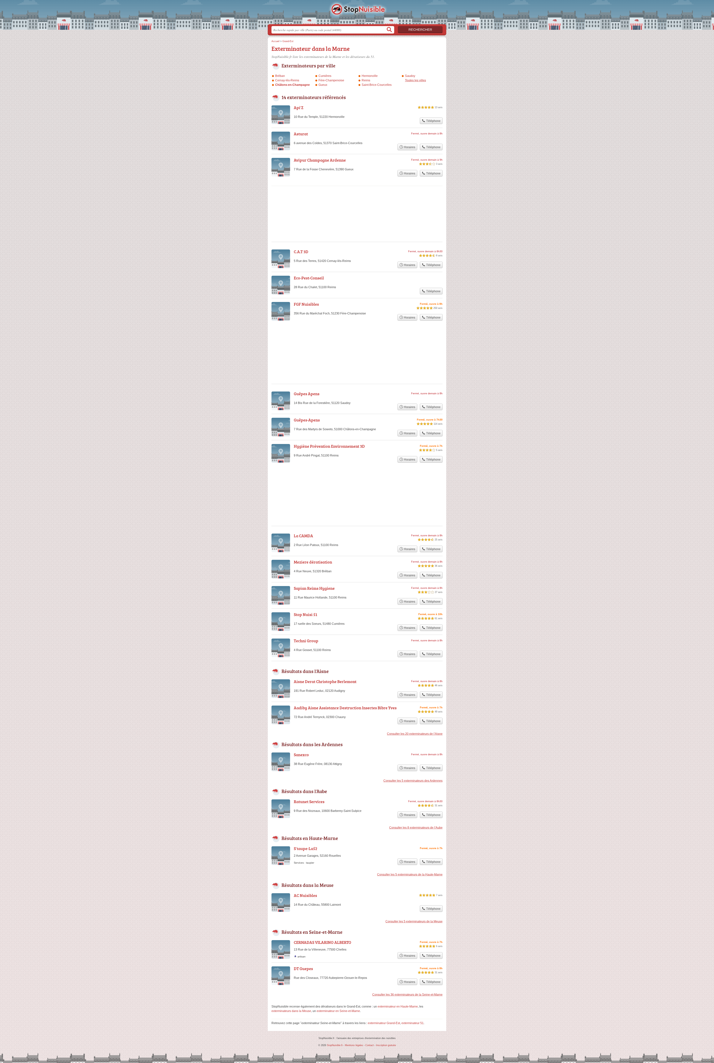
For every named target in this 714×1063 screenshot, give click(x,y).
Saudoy (410, 75)
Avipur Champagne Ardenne (320, 160)
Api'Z (298, 107)
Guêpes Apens (306, 394)
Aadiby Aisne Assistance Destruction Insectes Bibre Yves (345, 708)
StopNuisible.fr (357, 13)
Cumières (325, 75)
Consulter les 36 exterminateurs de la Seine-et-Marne (407, 994)
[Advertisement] (357, 485)
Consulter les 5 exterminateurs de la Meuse (414, 921)
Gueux (323, 84)
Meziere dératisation (313, 562)
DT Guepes (303, 968)
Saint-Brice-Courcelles (377, 84)
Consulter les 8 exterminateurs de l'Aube (416, 827)
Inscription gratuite (386, 1045)
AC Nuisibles (305, 895)
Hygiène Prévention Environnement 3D (329, 446)
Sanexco (301, 755)
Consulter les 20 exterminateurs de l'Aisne (415, 733)
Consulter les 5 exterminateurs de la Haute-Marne (410, 874)
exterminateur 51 (412, 1023)
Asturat (301, 134)
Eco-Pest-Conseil (309, 278)
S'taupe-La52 (305, 848)
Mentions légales (354, 1045)
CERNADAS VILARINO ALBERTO (322, 942)
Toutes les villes (415, 80)
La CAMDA (303, 536)
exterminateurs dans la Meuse (291, 1011)
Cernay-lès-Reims (287, 80)
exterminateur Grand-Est (384, 1023)
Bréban (280, 75)
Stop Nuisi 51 (305, 614)
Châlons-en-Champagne (292, 84)
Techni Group (306, 641)
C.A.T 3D (301, 251)
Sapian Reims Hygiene (314, 588)
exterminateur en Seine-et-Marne (338, 1011)
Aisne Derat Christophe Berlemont (325, 681)
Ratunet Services (309, 801)
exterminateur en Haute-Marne (398, 1006)
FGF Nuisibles (306, 304)
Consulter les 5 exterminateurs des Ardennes (413, 780)
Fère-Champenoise (331, 80)
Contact (369, 1045)
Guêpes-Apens (307, 420)
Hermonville (370, 75)
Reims (366, 80)
